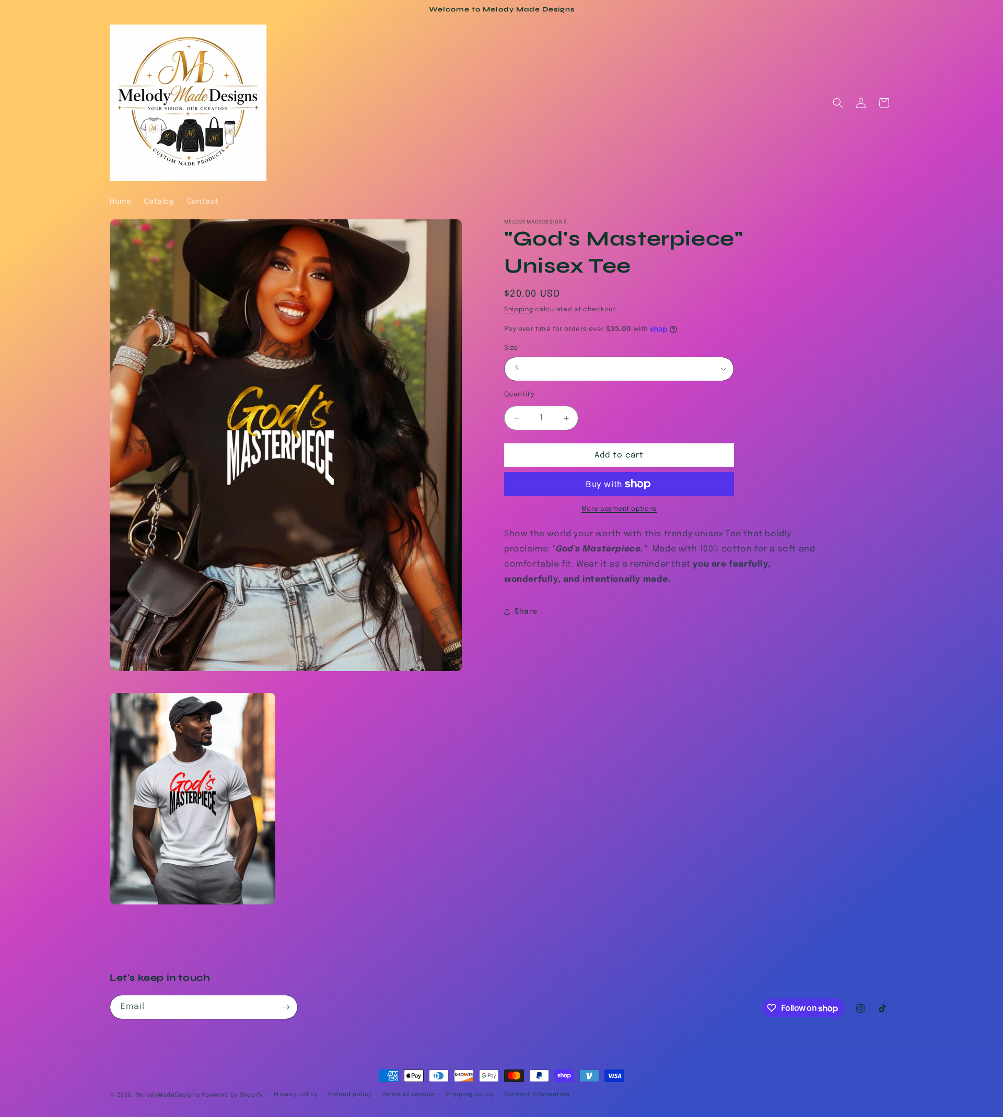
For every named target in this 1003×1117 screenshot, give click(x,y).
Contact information (536, 1094)
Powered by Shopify (232, 1095)
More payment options (619, 509)
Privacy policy (296, 1094)
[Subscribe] (285, 1007)
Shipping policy (469, 1094)
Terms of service (408, 1094)
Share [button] (526, 611)
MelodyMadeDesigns (167, 1095)
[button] (837, 102)
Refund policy (350, 1094)
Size (511, 348)
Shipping (518, 310)
